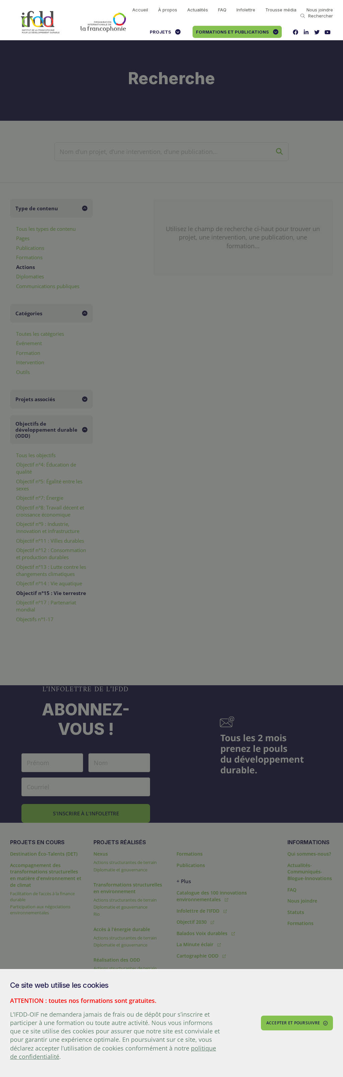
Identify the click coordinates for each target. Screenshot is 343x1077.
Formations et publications (232, 32)
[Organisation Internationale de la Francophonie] (103, 22)
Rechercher (320, 15)
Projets (160, 32)
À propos (167, 9)
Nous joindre (319, 9)
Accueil (140, 9)
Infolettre (245, 9)
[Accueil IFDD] (40, 23)
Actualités (197, 9)
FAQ (222, 9)
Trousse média (280, 9)
